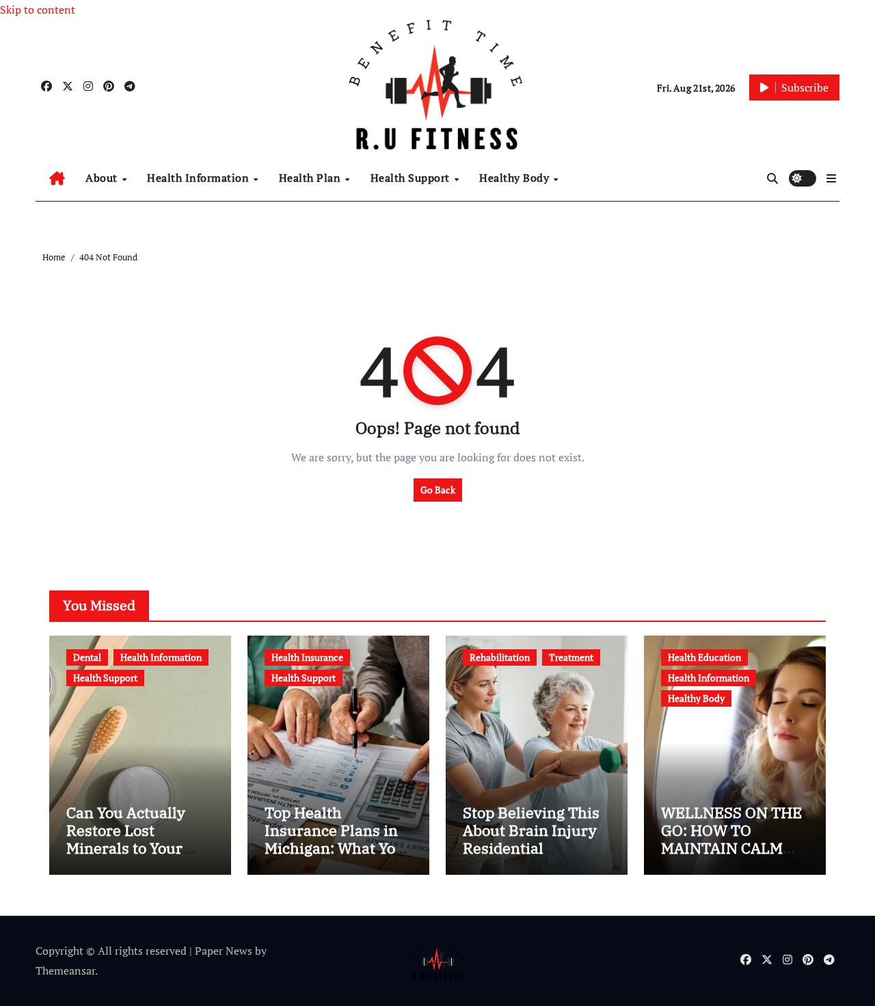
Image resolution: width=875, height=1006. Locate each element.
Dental (87, 657)
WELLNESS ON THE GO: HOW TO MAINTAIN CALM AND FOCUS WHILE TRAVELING (731, 848)
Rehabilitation (500, 657)
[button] (831, 178)
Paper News (223, 950)
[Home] (57, 178)
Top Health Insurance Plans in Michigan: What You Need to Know (335, 839)
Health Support (412, 177)
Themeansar (65, 970)
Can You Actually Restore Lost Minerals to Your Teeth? (125, 839)
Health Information (199, 177)
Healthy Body (515, 177)
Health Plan (311, 177)
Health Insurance (307, 657)
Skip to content (37, 9)
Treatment (571, 657)
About (102, 177)
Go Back (437, 489)
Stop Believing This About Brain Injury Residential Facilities (531, 839)
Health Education (704, 657)
